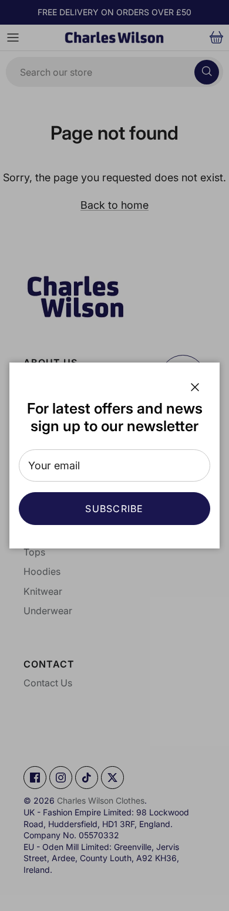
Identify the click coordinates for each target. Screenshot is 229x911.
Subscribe (114, 508)
